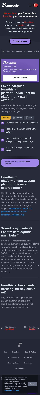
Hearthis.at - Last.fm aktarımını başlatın (17, 162)
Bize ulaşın (28, 363)
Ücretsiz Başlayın (20, 41)
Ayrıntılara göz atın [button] (11, 390)
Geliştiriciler (20, 368)
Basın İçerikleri (13, 363)
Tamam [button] (32, 384)
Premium (6, 117)
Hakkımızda (28, 357)
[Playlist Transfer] (10, 5)
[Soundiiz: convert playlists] (20, 344)
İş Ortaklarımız (13, 357)
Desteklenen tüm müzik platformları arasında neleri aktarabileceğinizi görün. (16, 211)
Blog (5, 352)
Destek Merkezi (30, 352)
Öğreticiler (16, 352)
